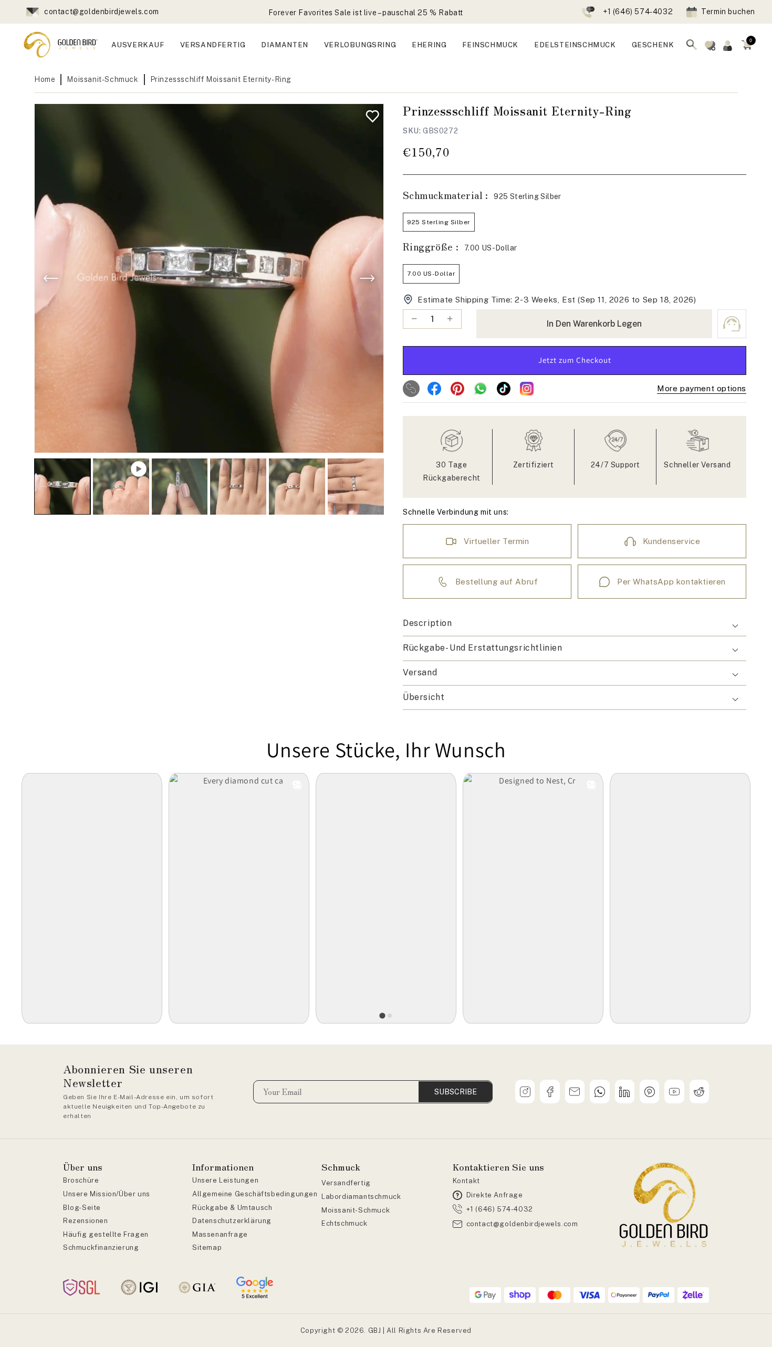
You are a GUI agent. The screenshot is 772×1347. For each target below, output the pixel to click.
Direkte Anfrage (494, 1195)
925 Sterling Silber (439, 222)
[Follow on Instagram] (526, 388)
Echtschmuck (344, 1223)
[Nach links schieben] (50, 278)
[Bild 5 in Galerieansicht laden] (356, 486)
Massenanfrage (220, 1234)
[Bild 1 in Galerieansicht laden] (62, 486)
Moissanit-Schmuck (102, 79)
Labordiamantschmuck (361, 1196)
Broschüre (81, 1180)
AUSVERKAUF (137, 44)
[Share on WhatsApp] (480, 388)
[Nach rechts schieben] (367, 278)
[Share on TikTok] (503, 388)
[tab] (382, 1015)
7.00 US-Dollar (431, 273)
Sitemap (207, 1247)
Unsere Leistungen (225, 1180)
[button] (747, 44)
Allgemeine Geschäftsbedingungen (255, 1194)
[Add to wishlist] (370, 113)
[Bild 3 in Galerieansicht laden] (238, 486)
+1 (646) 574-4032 (638, 11)
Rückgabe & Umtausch (232, 1208)
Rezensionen (85, 1221)
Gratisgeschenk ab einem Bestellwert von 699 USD (365, 12)
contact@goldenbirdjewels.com (101, 11)
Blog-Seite (82, 1208)
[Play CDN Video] (121, 486)
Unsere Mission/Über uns (106, 1194)
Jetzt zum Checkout (574, 360)
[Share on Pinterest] (457, 388)
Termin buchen (728, 11)
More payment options (701, 388)
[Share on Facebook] (434, 388)
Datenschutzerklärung (232, 1221)
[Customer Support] (731, 323)
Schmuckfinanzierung (101, 1247)
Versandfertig (346, 1183)
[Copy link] (411, 388)
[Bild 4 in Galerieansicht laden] (297, 486)
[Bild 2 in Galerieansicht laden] (180, 486)
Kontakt (466, 1181)
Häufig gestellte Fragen (106, 1234)
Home (44, 79)
